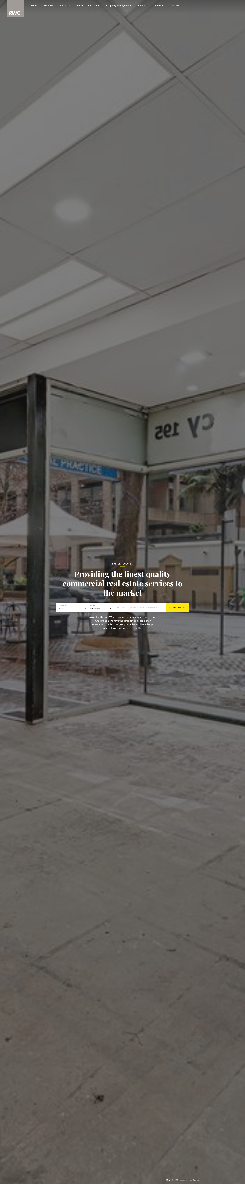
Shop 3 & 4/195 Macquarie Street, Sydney (182, 1180)
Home (34, 5)
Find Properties (177, 607)
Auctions (160, 5)
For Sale (48, 5)
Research (143, 5)
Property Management (118, 5)
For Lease (65, 5)
